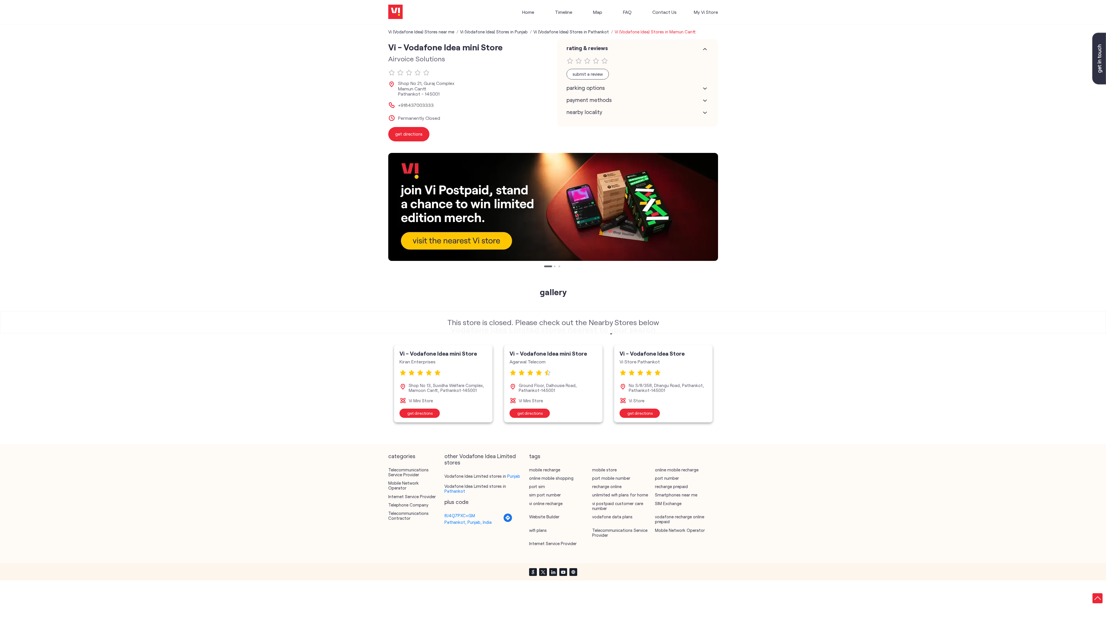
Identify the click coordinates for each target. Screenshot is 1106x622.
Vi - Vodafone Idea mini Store (438, 353)
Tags (534, 456)
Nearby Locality (584, 112)
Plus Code (456, 502)
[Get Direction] (507, 520)
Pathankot (454, 491)
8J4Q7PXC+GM (459, 515)
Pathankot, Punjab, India (468, 522)
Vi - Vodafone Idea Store (652, 353)
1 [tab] (545, 267)
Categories (401, 456)
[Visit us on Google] (533, 572)
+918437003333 (416, 105)
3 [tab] (559, 267)
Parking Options (586, 88)
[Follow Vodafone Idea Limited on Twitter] (543, 572)
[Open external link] (1099, 82)
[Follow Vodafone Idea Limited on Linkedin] (553, 572)
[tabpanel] (553, 207)
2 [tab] (555, 267)
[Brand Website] (573, 572)
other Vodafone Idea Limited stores (480, 459)
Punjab (513, 476)
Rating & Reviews (587, 48)
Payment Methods (589, 100)
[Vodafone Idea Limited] (395, 12)
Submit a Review (588, 74)
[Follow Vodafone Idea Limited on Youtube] (563, 572)
